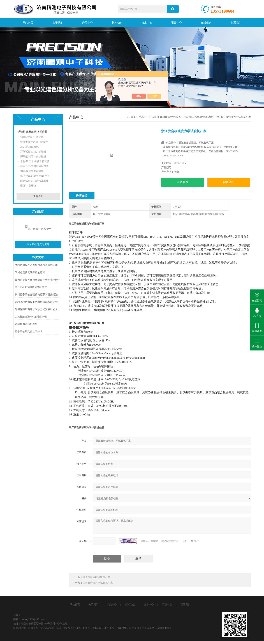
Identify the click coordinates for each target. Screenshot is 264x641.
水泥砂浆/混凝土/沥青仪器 (34, 176)
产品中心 (87, 22)
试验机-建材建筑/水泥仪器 (32, 131)
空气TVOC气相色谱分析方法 (31, 287)
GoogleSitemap (163, 628)
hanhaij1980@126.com (32, 619)
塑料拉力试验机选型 (26, 324)
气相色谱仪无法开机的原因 (30, 272)
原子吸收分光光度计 (38, 244)
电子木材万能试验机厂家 (96, 577)
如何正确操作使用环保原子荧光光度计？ (37, 279)
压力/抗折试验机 (29, 146)
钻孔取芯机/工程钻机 (32, 137)
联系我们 (236, 22)
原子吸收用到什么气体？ (29, 331)
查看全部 (38, 196)
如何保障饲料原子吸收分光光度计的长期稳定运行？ (38, 309)
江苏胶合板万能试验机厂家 (98, 582)
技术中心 (147, 22)
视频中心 (176, 22)
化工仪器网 (148, 628)
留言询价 (229, 182)
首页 (133, 117)
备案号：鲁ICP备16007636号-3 (99, 628)
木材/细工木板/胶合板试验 (34, 161)
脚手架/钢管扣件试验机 (33, 156)
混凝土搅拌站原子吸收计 (34, 142)
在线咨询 (182, 182)
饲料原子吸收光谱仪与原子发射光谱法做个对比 (38, 294)
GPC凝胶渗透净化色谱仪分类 (31, 316)
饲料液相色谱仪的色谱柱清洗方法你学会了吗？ (38, 302)
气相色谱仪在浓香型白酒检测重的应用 (36, 265)
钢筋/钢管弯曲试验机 (32, 171)
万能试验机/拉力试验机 (33, 151)
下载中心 (167, 604)
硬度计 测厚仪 (28, 185)
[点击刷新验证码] (128, 541)
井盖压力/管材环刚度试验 (34, 166)
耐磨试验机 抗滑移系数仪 (34, 180)
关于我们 (57, 22)
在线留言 (206, 22)
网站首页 (28, 22)
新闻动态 (117, 22)
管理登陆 (123, 628)
